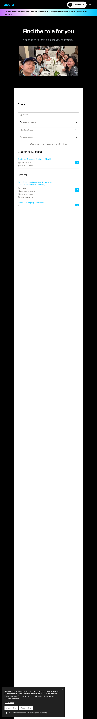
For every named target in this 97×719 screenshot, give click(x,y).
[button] (26, 713)
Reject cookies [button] (26, 708)
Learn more (9, 703)
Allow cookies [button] (11, 708)
